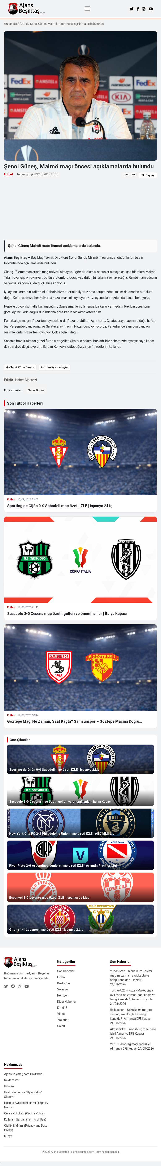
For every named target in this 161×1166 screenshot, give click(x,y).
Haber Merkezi (26, 380)
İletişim (9, 1086)
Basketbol (63, 983)
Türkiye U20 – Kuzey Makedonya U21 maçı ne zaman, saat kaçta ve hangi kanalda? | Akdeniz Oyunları (132, 995)
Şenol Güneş (36, 390)
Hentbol (62, 995)
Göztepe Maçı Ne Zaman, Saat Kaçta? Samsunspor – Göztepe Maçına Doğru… (74, 721)
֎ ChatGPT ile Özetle (20, 367)
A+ (133, 174)
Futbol (23, 23)
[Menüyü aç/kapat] (87, 9)
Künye (8, 1136)
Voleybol (63, 989)
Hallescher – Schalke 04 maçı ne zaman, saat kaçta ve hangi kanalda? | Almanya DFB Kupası (131, 1014)
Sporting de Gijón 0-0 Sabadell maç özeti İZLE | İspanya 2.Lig (60, 506)
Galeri (61, 1026)
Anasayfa (10, 23)
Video (61, 1013)
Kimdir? (62, 1007)
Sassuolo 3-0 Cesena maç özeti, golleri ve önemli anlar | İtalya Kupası (67, 613)
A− (126, 174)
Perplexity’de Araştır (54, 367)
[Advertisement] (80, 209)
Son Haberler (65, 971)
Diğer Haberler (66, 1001)
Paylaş (150, 175)
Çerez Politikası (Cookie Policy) (24, 1113)
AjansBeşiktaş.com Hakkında (23, 1074)
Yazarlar (63, 1020)
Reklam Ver (11, 1080)
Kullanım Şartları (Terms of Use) (25, 1119)
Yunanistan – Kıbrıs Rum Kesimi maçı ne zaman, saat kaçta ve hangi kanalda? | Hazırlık (131, 975)
